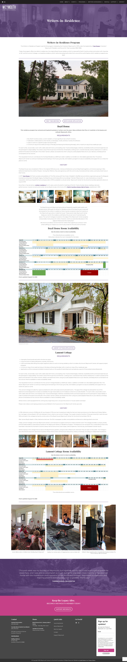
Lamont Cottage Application (63, 348)
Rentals (106, 2)
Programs (82, 2)
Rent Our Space (58, 629)
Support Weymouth (59, 635)
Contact (121, 2)
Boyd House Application (72, 121)
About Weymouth (58, 626)
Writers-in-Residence (95, 2)
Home (61, 2)
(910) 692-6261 (14, 624)
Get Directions (15, 636)
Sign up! (106, 650)
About (67, 2)
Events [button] (73, 2)
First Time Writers (52, 121)
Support (113, 2)
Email (99, 631)
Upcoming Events (58, 623)
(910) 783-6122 (14, 628)
